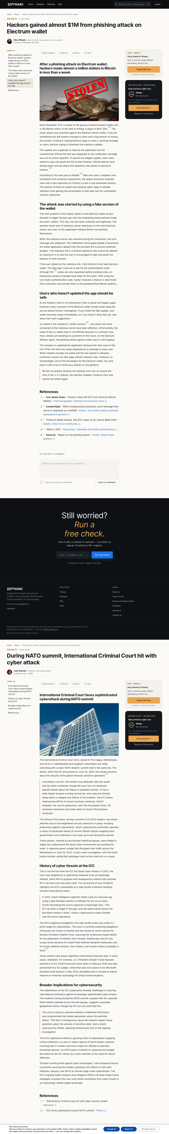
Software (51, 4)
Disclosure (116, 610)
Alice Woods (20, 40)
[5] (87, 322)
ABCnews (48, 1105)
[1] (109, 127)
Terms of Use (118, 596)
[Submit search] (116, 4)
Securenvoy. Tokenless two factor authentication (88, 429)
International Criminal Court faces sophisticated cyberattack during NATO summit (20, 690)
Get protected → (144, 108)
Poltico (99, 1110)
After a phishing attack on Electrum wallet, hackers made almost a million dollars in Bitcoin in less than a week (20, 60)
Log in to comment (107, 482)
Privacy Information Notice (123, 601)
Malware (40, 4)
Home (9, 14)
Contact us (116, 615)
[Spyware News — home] (15, 4)
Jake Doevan (20, 670)
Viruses (63, 592)
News (30, 4)
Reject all (129, 1129)
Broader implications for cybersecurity (19, 707)
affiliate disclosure (50, 629)
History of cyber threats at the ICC (19, 699)
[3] (81, 173)
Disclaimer (116, 606)
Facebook (11, 608)
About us (116, 592)
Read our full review (143, 113)
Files (60, 4)
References (13, 90)
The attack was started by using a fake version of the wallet (20, 73)
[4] (55, 270)
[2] (50, 168)
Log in (157, 4)
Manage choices (148, 1129)
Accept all (111, 1129)
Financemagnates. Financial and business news (78, 401)
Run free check (102, 555)
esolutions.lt (24, 604)
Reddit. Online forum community (60, 424)
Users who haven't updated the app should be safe (19, 83)
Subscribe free (144, 69)
